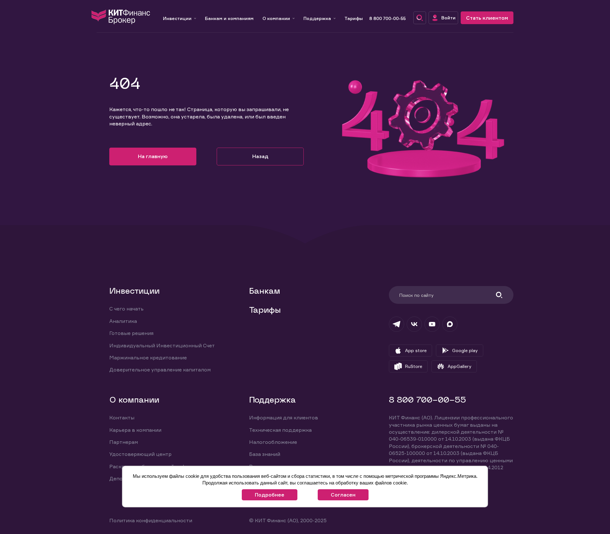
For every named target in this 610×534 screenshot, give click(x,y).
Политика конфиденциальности (150, 520)
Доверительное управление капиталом (160, 369)
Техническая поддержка (280, 430)
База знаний (264, 454)
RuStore (413, 366)
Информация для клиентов (283, 417)
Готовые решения (131, 333)
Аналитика (123, 321)
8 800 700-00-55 (387, 18)
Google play (465, 350)
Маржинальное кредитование (148, 357)
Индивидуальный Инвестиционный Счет (162, 345)
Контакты (121, 417)
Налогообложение (273, 442)
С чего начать (126, 308)
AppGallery (459, 366)
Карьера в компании (135, 430)
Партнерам (123, 442)
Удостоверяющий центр (140, 454)
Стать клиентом (487, 18)
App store (416, 350)
